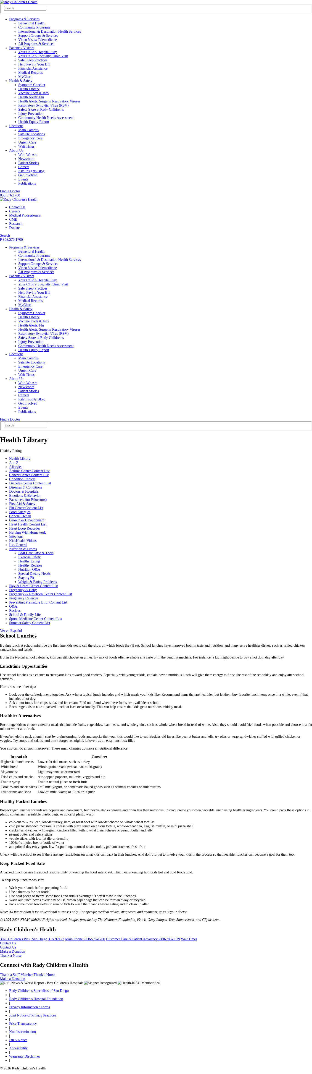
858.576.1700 (10, 195)
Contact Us (17, 207)
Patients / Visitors (21, 48)
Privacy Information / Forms (29, 1007)
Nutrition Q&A (29, 569)
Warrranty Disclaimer (24, 1056)
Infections (16, 536)
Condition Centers (22, 479)
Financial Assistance (33, 68)
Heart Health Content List (27, 524)
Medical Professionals (25, 215)
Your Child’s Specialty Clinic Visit (43, 56)
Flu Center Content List (26, 508)
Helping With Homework (27, 532)
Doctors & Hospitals (24, 491)
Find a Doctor (10, 191)
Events (23, 179)
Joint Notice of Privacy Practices (32, 1015)
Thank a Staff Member (16, 975)
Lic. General (18, 545)
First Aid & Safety (22, 504)
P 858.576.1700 (11, 239)
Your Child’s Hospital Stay (37, 52)
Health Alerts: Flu (31, 97)
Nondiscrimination (22, 1032)
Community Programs (34, 27)
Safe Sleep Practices (32, 60)
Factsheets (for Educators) (28, 500)
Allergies (15, 467)
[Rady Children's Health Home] (18, 2)
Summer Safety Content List (29, 623)
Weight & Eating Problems (37, 582)
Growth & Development (26, 520)
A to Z (14, 463)
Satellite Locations (31, 134)
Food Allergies (19, 512)
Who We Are (27, 155)
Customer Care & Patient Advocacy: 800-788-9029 (143, 939)
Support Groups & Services (38, 35)
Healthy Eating (29, 561)
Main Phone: (85, 939)
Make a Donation (12, 951)
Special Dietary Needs (34, 573)
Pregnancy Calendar (23, 598)
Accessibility (18, 1048)
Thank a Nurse (10, 955)
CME (13, 219)
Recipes (15, 610)
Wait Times (26, 146)
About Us (16, 150)
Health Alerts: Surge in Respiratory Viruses (49, 101)
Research (15, 223)
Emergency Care (30, 138)
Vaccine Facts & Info (33, 93)
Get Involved (27, 175)
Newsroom (26, 159)
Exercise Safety (29, 557)
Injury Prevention (30, 113)
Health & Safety (20, 81)
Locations (16, 126)
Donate (14, 228)
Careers (23, 167)
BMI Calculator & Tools (35, 553)
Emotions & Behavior (25, 495)
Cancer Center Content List (29, 475)
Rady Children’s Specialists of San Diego (39, 991)
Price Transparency (23, 1023)
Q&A (13, 606)
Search (5, 235)
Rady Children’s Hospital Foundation (36, 999)
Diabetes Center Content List (30, 483)
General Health (20, 516)
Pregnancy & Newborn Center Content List (40, 594)
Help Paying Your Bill (34, 64)
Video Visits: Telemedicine (37, 40)
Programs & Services (24, 19)
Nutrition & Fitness (23, 549)
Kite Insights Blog (31, 171)
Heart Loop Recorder (24, 528)
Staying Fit (26, 578)
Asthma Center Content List (29, 471)
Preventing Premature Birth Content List (38, 602)
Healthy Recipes (30, 565)
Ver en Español (11, 630)
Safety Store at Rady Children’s (41, 109)
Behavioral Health (31, 23)
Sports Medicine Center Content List (35, 619)
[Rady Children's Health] (18, 199)
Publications (27, 183)
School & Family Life (25, 615)
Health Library (29, 89)
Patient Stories (28, 163)
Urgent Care (27, 142)
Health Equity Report (33, 122)
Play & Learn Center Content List (33, 586)
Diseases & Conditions (25, 487)
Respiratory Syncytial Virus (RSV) (43, 105)
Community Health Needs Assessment (46, 118)
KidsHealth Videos (23, 541)
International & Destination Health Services (49, 31)
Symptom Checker (31, 85)
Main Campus (28, 130)
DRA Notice (18, 1040)
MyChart (24, 76)
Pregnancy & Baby (23, 590)
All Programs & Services (36, 44)
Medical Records (30, 72)
